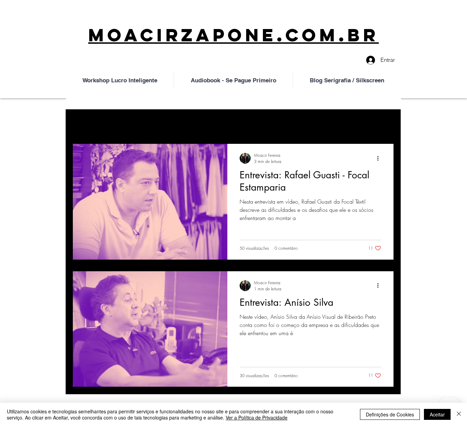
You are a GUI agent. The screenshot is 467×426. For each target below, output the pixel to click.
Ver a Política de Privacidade (257, 417)
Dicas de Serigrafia (245, 123)
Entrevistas (296, 123)
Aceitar (437, 414)
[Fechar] (459, 414)
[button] (385, 123)
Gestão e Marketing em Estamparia (165, 123)
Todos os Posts (90, 123)
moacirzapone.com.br (233, 35)
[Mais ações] (380, 158)
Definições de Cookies (390, 414)
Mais (329, 123)
